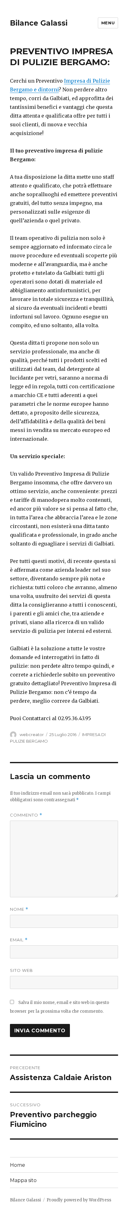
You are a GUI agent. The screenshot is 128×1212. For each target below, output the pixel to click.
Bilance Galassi (38, 23)
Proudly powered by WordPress (79, 1200)
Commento (26, 815)
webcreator (32, 734)
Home (17, 1165)
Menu (108, 22)
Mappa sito (23, 1180)
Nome (19, 909)
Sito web (21, 970)
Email (19, 940)
